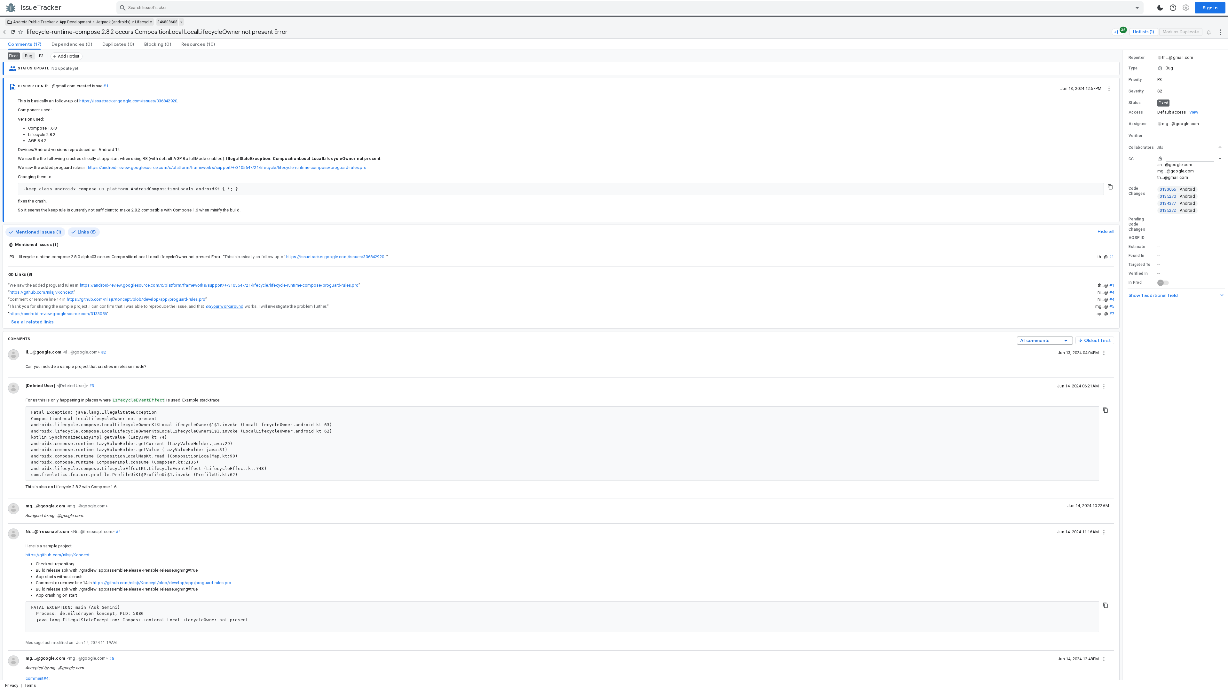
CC (1131, 159)
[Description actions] (1109, 88)
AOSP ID (1137, 237)
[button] (71, 385)
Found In (1136, 255)
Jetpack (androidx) (113, 22)
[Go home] (5, 32)
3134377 (1177, 203)
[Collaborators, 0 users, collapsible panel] (1189, 147)
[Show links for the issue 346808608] (181, 22)
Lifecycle (143, 22)
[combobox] (630, 8)
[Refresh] (13, 32)
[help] (1173, 7)
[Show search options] (1137, 8)
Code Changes (1137, 191)
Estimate (1137, 246)
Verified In (1138, 273)
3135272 (1177, 210)
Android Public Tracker (34, 22)
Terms (30, 685)
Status (1135, 102)
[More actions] (1220, 32)
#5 (1111, 306)
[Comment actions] (1104, 352)
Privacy (11, 685)
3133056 (1177, 189)
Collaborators (1141, 147)
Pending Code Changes (1137, 224)
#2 (103, 352)
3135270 (1177, 196)
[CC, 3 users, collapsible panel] (1189, 159)
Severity (1136, 91)
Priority (1135, 79)
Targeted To (1139, 264)
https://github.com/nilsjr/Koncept (42, 292)
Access (1136, 112)
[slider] (1123, 365)
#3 (91, 385)
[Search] (123, 8)
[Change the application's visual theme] (1160, 7)
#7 (1111, 313)
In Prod (1135, 282)
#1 (105, 85)
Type (1133, 68)
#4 (1111, 292)
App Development (75, 22)
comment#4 (37, 678)
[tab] (24, 44)
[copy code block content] (1110, 187)
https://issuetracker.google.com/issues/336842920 (128, 101)
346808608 (167, 22)
